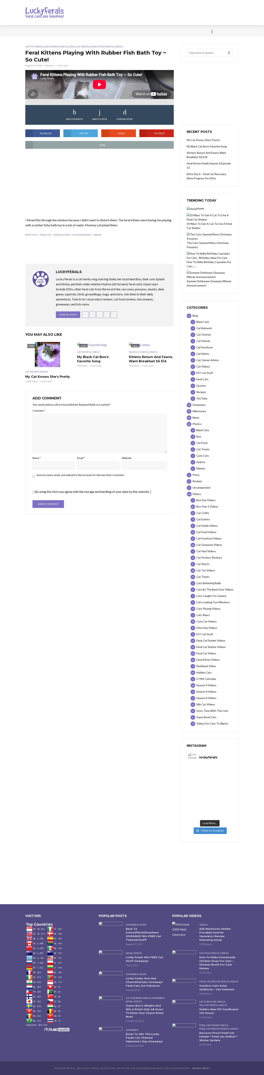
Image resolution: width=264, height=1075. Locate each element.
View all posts (68, 314)
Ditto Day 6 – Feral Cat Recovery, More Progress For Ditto (206, 176)
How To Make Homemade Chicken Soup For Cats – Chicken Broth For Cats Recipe (217, 963)
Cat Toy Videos (34, 46)
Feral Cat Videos (79, 46)
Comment (38, 410)
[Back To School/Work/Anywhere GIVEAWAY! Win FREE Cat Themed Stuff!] (110, 929)
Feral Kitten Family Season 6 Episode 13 (209, 165)
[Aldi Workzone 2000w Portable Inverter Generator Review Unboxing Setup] (184, 929)
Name (36, 458)
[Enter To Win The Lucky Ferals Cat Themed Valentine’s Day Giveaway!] (110, 1035)
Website (126, 458)
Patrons (174, 30)
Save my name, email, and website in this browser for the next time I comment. (80, 475)
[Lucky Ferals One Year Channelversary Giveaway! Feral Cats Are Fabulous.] (110, 979)
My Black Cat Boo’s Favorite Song (93, 359)
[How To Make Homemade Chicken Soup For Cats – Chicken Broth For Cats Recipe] (184, 958)
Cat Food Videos (209, 953)
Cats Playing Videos (56, 46)
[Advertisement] (99, 183)
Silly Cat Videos (208, 1005)
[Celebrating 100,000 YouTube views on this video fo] (221, 811)
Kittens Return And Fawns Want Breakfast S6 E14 (150, 359)
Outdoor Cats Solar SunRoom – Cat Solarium (216, 987)
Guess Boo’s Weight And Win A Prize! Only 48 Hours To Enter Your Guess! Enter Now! (145, 1011)
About (157, 30)
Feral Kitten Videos (101, 46)
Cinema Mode (125, 119)
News (43, 30)
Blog (56, 30)
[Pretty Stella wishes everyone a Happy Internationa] (199, 798)
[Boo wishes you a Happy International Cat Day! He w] (221, 785)
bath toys (31, 234)
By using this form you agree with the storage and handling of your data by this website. (93, 491)
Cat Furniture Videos (212, 1001)
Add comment (74, 119)
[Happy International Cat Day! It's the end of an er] (199, 811)
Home (29, 30)
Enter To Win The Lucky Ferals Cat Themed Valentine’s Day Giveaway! (144, 1037)
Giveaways (132, 924)
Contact (141, 30)
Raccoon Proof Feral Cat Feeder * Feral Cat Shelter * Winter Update (218, 1036)
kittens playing (81, 234)
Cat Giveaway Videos (138, 997)
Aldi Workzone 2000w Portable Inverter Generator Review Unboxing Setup (215, 934)
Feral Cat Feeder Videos (213, 1025)
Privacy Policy (201, 1068)
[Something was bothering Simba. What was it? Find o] (221, 798)
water (97, 234)
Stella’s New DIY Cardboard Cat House (218, 1011)
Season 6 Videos (138, 351)
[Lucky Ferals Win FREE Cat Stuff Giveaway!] (110, 958)
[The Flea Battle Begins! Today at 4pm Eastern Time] (199, 772)
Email (81, 458)
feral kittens (62, 234)
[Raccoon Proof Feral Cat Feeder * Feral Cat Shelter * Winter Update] (184, 1031)
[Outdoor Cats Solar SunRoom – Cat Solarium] (184, 986)
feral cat (45, 234)
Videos (71, 30)
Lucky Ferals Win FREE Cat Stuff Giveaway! (144, 959)
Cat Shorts (32, 371)
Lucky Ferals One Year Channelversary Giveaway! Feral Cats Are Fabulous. (144, 982)
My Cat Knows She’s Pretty (47, 377)
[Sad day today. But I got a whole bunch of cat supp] (199, 785)
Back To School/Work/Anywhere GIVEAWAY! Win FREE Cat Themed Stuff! (143, 934)
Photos (87, 30)
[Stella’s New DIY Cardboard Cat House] (184, 1007)
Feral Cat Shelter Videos (214, 981)
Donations (107, 30)
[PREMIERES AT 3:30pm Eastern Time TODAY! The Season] (221, 772)
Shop (125, 30)
